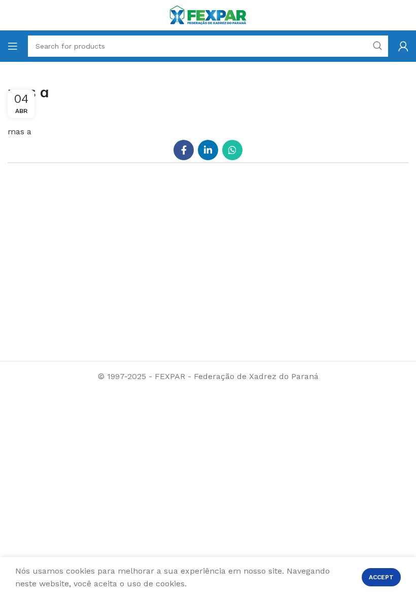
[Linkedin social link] (208, 150)
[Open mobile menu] (13, 46)
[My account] (403, 46)
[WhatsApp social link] (232, 150)
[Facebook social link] (184, 150)
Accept (381, 577)
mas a (19, 131)
